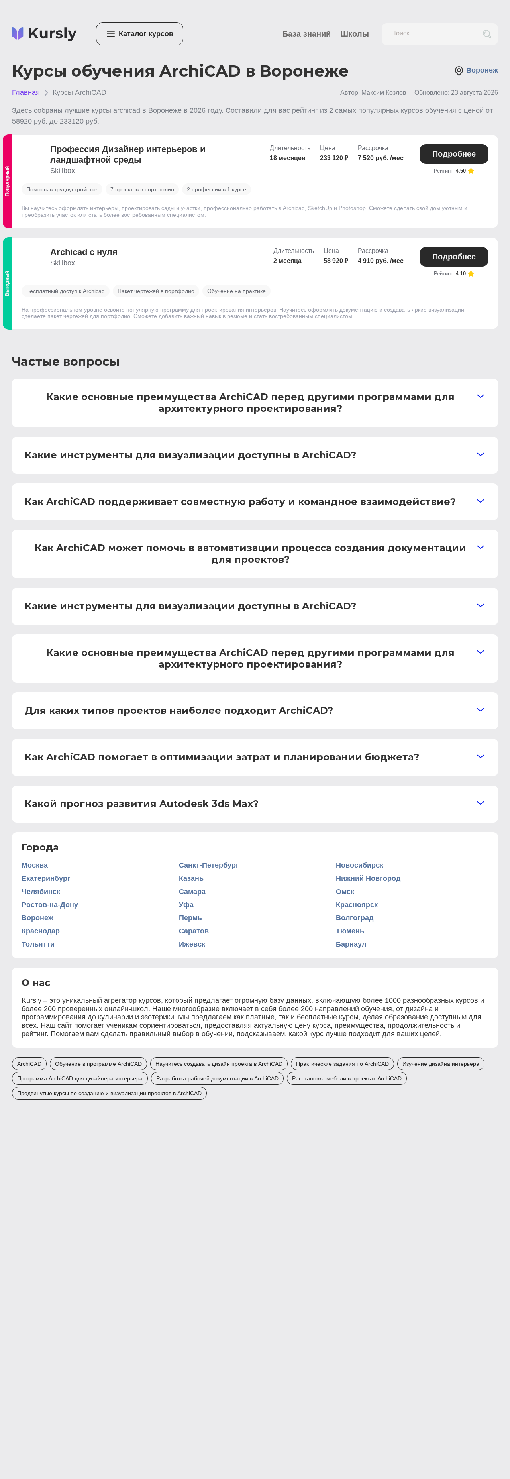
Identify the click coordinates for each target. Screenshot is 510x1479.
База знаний (306, 33)
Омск (345, 892)
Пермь (190, 918)
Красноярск (357, 905)
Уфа (186, 905)
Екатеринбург (46, 878)
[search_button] (487, 34)
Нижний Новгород (368, 878)
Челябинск (41, 892)
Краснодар (41, 931)
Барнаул (351, 944)
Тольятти (38, 944)
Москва (35, 865)
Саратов (194, 931)
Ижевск (192, 944)
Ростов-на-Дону (50, 905)
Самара (192, 892)
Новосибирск (359, 865)
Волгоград (354, 918)
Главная (26, 92)
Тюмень (350, 931)
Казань (191, 878)
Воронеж (37, 918)
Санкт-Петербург (209, 865)
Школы (354, 33)
